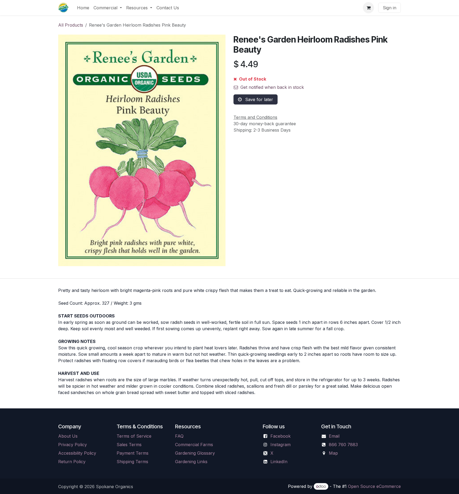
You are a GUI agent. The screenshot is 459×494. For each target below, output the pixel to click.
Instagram (280, 444)
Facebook (280, 436)
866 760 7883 (343, 444)
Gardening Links (191, 461)
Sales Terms (129, 444)
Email (334, 436)
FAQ (179, 436)
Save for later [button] (258, 99)
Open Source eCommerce (374, 486)
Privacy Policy (72, 444)
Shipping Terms (132, 461)
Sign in (389, 7)
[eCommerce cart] (368, 7)
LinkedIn (278, 461)
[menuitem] (83, 7)
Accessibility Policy (77, 453)
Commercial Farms (194, 444)
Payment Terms (132, 453)
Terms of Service (134, 436)
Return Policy (72, 461)
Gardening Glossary (195, 453)
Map (333, 453)
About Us (68, 436)
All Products (70, 25)
